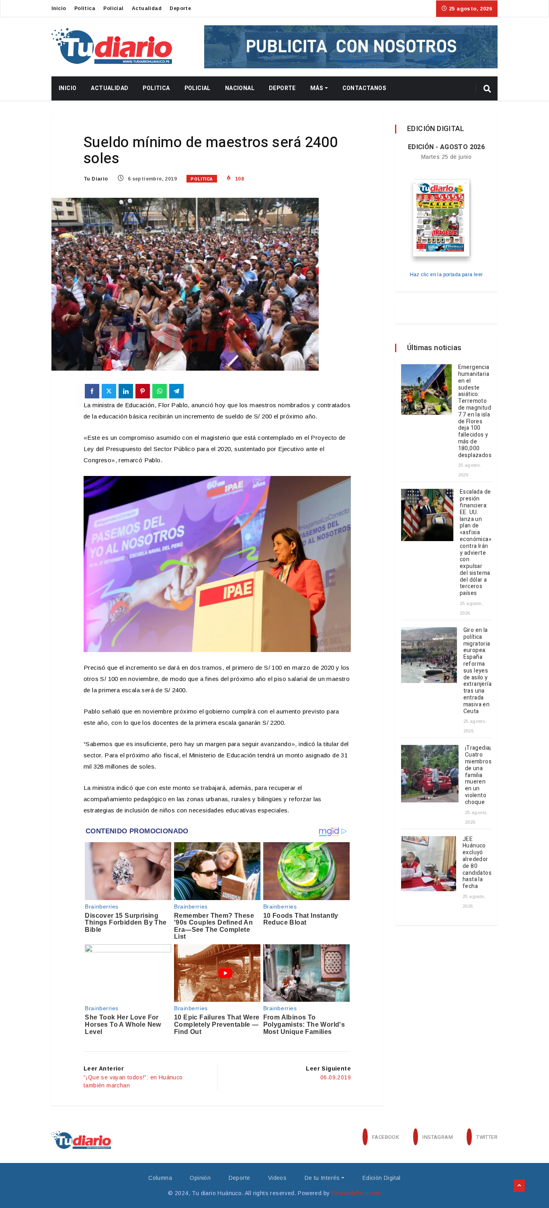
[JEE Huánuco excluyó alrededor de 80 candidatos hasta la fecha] (428, 863)
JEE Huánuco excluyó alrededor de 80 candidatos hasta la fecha (477, 863)
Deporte (180, 8)
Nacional (239, 88)
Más (316, 88)
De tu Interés (322, 1178)
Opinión (200, 1178)
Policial (113, 8)
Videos (277, 1178)
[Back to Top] (519, 1185)
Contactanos (364, 88)
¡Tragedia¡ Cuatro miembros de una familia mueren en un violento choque (478, 775)
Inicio (58, 8)
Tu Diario (96, 179)
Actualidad (147, 8)
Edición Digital (382, 1178)
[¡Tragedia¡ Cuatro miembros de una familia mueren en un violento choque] (430, 773)
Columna (160, 1178)
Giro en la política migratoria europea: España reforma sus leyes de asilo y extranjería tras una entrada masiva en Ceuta (477, 671)
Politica (84, 8)
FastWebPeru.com (356, 1193)
